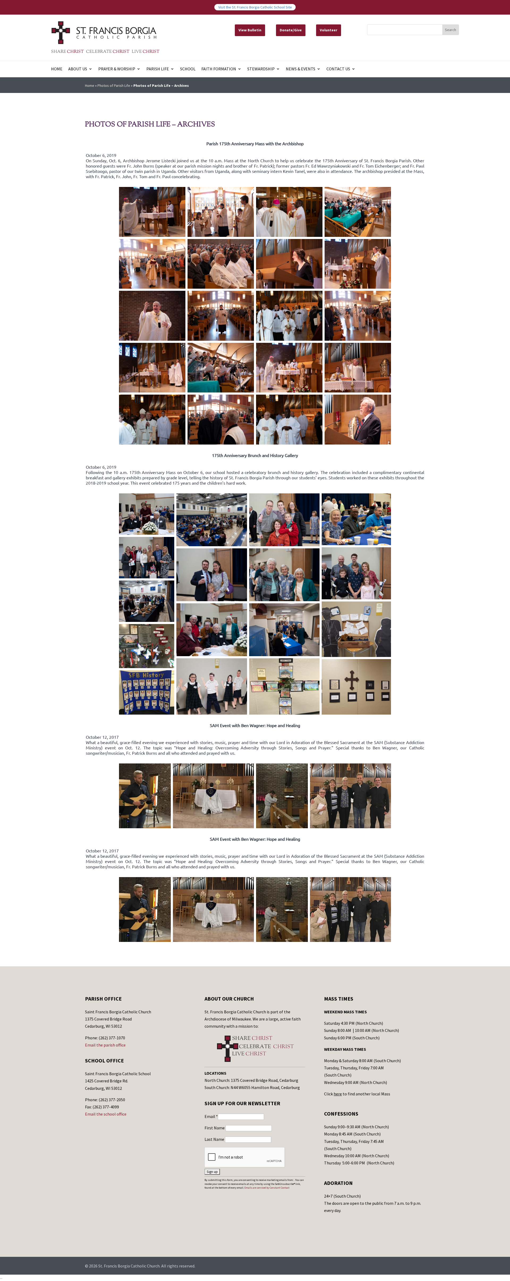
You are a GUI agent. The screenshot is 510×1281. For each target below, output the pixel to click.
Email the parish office (105, 1045)
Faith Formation (218, 69)
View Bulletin (250, 30)
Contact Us (338, 69)
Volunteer (328, 30)
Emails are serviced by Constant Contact (267, 1187)
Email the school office (105, 1114)
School (188, 69)
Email (211, 1116)
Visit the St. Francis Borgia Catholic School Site (255, 7)
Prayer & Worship (116, 69)
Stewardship (261, 69)
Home (56, 69)
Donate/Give (291, 30)
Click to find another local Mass (357, 1093)
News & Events (300, 69)
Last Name (215, 1139)
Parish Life (157, 69)
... (1, 1277)
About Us (77, 69)
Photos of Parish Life (113, 85)
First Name (215, 1127)
